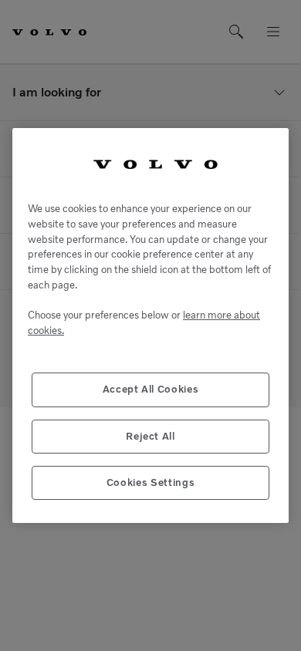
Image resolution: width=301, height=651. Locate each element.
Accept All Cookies (151, 389)
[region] (150, 326)
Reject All (150, 436)
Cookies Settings (151, 482)
